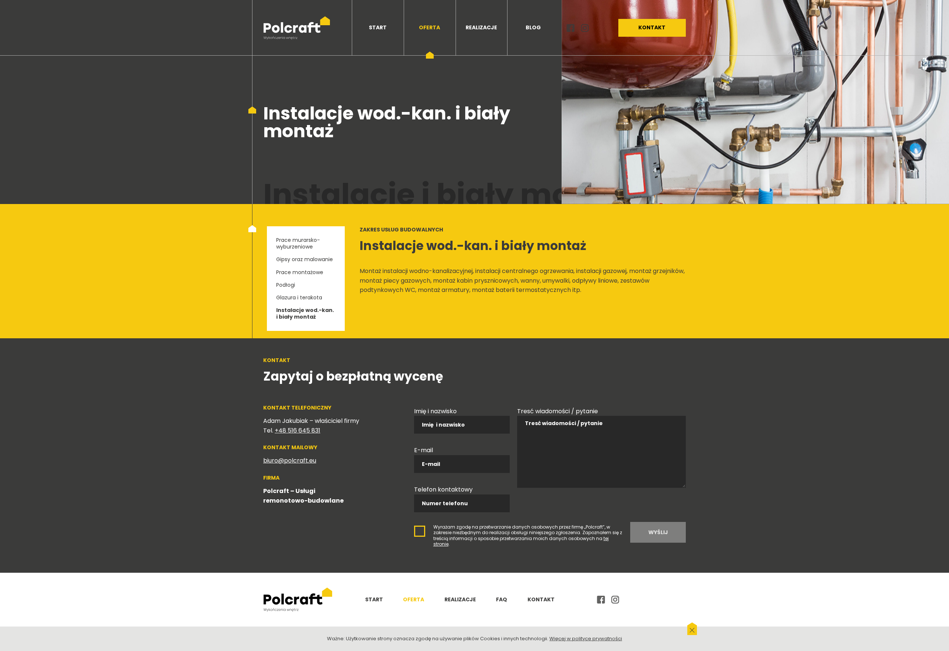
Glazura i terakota (299, 297)
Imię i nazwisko (435, 411)
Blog (533, 27)
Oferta (429, 27)
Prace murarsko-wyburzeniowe (298, 243)
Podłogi (285, 285)
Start (378, 27)
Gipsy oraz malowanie (304, 259)
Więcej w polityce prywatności (585, 638)
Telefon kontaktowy (443, 489)
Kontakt (651, 27)
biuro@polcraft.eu (289, 460)
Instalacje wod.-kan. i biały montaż (305, 313)
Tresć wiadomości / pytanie (557, 411)
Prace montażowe (299, 272)
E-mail (423, 450)
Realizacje (481, 27)
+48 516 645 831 (297, 430)
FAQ (501, 599)
